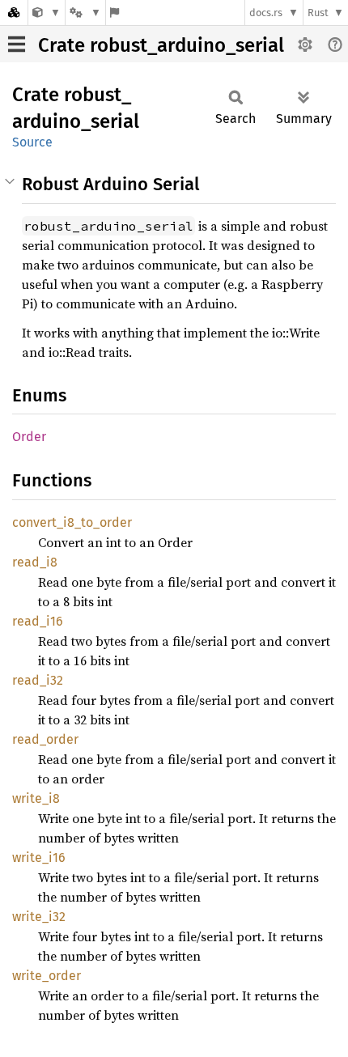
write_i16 (39, 857)
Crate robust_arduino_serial (161, 45)
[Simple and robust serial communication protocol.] (46, 12)
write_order (46, 975)
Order (29, 436)
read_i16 (37, 621)
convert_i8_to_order (72, 522)
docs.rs (265, 12)
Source (32, 142)
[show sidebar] (16, 44)
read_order (45, 739)
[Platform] (85, 12)
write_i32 (39, 916)
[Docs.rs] (14, 12)
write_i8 (36, 798)
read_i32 (37, 680)
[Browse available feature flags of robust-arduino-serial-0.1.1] (114, 12)
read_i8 (34, 562)
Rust (318, 12)
